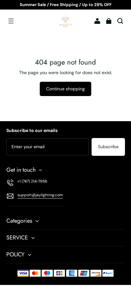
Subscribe (108, 146)
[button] (10, 21)
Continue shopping (65, 89)
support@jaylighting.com (40, 194)
